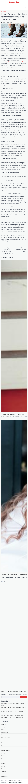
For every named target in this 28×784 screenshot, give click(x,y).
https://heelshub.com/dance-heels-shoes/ (15, 62)
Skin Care (3, 766)
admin (4, 22)
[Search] (25, 8)
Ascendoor (8, 782)
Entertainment (4, 732)
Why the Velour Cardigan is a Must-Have (12, 414)
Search (23, 697)
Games (2, 742)
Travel (2, 774)
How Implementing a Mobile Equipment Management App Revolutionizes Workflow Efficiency (13, 708)
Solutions (3, 768)
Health (2, 748)
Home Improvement (5, 750)
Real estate (3, 761)
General (3, 745)
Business (3, 727)
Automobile (3, 724)
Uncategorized (4, 776)
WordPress (20, 782)
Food (2, 740)
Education (3, 729)
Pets (2, 758)
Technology (3, 771)
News (2, 755)
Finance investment (5, 737)
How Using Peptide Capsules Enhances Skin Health (12, 715)
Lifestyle (3, 753)
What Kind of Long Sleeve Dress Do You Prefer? (14, 691)
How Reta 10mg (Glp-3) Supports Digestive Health (12, 717)
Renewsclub (14, 2)
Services (3, 763)
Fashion (3, 11)
